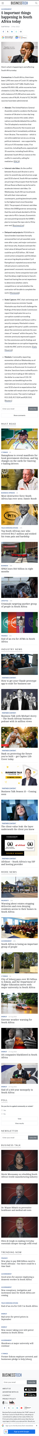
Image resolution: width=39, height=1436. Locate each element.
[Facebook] (3, 32)
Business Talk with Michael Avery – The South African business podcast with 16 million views (19, 719)
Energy (4, 1016)
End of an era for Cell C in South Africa (19, 1306)
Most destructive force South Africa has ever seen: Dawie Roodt (19, 497)
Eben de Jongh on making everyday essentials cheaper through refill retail (19, 1242)
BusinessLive (18, 225)
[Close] (36, 1425)
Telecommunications (9, 528)
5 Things (4, 452)
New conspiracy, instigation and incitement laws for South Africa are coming (18, 1293)
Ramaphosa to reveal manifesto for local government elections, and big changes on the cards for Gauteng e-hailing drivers (19, 459)
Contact (6, 1395)
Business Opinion (8, 493)
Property (5, 900)
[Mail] (21, 32)
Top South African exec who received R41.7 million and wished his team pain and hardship (18, 534)
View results (19, 1123)
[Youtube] (22, 1408)
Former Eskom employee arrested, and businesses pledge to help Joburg (19, 1357)
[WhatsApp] (16, 32)
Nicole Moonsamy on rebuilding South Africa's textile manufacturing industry (19, 1175)
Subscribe (32, 409)
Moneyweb (14, 293)
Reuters (8, 401)
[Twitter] (8, 32)
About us (6, 1388)
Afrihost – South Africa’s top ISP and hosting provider (18, 863)
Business (4, 566)
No (4, 1114)
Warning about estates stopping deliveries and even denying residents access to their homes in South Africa (18, 907)
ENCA (16, 161)
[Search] (36, 3)
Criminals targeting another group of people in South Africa (19, 605)
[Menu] (3, 3)
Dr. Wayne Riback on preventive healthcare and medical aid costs (16, 1208)
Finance (4, 636)
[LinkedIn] (12, 32)
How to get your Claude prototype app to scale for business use (18, 682)
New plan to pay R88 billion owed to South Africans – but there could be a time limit (18, 1263)
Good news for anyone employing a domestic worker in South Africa (17, 1278)
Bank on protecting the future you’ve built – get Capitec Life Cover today (16, 756)
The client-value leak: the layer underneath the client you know (17, 828)
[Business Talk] (28, 1408)
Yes (4, 1110)
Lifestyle (4, 601)
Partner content (9, 678)
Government (6, 9)
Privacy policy (9, 1399)
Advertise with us (10, 1392)
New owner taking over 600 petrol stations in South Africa (17, 1331)
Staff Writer (5, 26)
